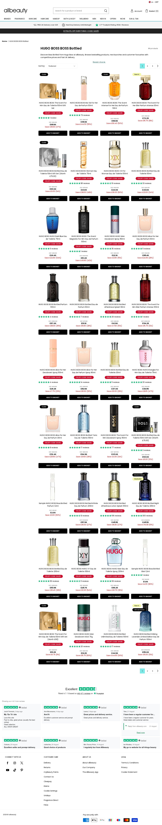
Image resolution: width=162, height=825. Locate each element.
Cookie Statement (129, 772)
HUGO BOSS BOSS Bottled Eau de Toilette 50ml (145, 172)
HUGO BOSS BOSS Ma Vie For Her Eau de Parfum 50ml (84, 104)
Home (4, 41)
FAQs (46, 805)
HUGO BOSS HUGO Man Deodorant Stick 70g (84, 635)
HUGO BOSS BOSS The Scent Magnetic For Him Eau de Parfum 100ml (84, 239)
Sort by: (41, 66)
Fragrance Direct (51, 800)
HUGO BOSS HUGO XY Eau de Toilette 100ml (83, 570)
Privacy (124, 767)
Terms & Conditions (129, 762)
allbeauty (12, 814)
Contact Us (49, 776)
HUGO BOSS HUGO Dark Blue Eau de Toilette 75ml (53, 237)
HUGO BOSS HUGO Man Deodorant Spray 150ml (115, 237)
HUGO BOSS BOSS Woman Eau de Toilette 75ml (84, 172)
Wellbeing (83, 18)
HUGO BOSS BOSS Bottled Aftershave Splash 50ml (115, 305)
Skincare (33, 18)
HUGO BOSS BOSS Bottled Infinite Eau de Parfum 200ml (84, 504)
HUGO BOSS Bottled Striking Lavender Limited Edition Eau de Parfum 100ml (145, 637)
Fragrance (20, 18)
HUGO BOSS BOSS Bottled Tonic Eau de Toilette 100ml (83, 436)
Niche (122, 18)
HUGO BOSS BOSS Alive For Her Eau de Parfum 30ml (53, 436)
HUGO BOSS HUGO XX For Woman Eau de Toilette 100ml (115, 172)
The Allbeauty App (90, 772)
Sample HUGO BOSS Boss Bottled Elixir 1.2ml (145, 570)
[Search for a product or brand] (106, 11)
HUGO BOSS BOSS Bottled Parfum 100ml (53, 305)
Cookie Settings (50, 791)
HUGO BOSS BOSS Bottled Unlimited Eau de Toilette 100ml (114, 635)
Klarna (46, 786)
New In (103, 18)
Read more (99, 62)
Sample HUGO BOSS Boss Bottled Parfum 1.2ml (53, 504)
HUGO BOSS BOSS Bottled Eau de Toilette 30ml (115, 371)
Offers (113, 18)
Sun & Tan (133, 18)
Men (94, 18)
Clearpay (48, 781)
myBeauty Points (51, 772)
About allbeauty (89, 762)
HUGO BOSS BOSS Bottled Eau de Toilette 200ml (53, 570)
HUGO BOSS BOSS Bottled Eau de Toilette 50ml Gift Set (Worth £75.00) (53, 174)
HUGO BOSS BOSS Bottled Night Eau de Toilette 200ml (145, 504)
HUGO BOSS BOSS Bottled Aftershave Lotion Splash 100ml (114, 504)
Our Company (89, 767)
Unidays (47, 795)
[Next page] (157, 66)
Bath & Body (69, 18)
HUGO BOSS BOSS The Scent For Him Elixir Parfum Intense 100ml (145, 305)
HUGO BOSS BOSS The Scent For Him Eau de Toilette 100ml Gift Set (53, 105)
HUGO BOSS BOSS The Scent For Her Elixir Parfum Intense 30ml (145, 104)
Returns (47, 767)
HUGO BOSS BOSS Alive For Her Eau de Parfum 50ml (145, 237)
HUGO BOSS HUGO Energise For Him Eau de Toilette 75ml (145, 371)
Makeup (56, 18)
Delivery (47, 762)
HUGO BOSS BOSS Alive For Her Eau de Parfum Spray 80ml (84, 371)
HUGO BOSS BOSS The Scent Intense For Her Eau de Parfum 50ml (115, 105)
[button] (136, 11)
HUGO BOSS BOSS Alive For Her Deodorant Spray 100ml (53, 371)
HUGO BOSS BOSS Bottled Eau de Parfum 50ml (84, 305)
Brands (7, 18)
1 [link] (142, 66)
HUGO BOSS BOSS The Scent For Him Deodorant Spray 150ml (114, 436)
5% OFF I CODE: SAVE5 (53, 113)
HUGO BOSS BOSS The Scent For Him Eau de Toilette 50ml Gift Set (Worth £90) (52, 637)
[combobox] (81, 11)
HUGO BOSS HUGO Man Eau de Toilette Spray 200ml (115, 570)
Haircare (45, 18)
